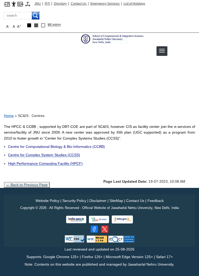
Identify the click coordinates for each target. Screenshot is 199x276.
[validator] (75, 239)
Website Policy (47, 201)
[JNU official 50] (104, 229)
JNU (37, 3)
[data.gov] (122, 219)
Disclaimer (97, 201)
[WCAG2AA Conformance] (97, 239)
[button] (162, 50)
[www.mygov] (99, 219)
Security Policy (74, 201)
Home (9, 116)
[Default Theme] (43, 25)
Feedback (155, 201)
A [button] (19, 26)
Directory (60, 3)
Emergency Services (105, 3)
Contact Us (79, 3)
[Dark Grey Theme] (36, 25)
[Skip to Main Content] (7, 4)
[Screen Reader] (20, 4)
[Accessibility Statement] (14, 4)
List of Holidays (134, 3)
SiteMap (116, 201)
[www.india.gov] (76, 219)
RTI (48, 3)
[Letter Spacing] (27, 4)
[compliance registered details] (121, 239)
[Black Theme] (29, 25)
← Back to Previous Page (27, 185)
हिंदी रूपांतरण (54, 24)
